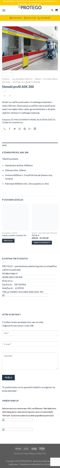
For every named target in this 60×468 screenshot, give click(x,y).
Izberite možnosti (42, 242)
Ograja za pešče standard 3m (14, 235)
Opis (4, 145)
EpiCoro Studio (44, 464)
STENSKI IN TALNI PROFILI (12, 122)
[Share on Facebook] (9, 128)
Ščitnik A (35, 235)
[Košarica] (56, 10)
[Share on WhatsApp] (4, 128)
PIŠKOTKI (41, 453)
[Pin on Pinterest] (24, 128)
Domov (5, 79)
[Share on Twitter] (14, 128)
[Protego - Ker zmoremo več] (30, 10)
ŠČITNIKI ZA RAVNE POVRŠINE (26, 82)
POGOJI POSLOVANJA (24, 453)
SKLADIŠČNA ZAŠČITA (22, 79)
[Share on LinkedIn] (35, 128)
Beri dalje (8, 241)
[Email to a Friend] (19, 128)
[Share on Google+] (29, 128)
